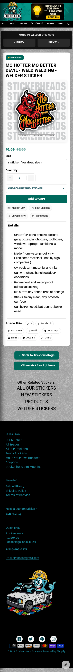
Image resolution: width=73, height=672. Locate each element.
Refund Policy (15, 486)
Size (8, 156)
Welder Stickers (36, 408)
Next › (54, 42)
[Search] (69, 24)
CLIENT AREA (14, 440)
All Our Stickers (36, 388)
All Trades (13, 444)
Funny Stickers (16, 453)
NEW (12, 23)
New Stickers (36, 394)
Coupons (12, 462)
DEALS (50, 23)
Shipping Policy (16, 490)
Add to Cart (36, 198)
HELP (60, 23)
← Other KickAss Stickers (36, 365)
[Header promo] (47, 11)
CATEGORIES (37, 23)
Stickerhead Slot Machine (23, 466)
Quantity (11, 170)
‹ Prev (19, 42)
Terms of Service (18, 495)
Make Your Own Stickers (23, 458)
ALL (4, 23)
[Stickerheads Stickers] (12, 12)
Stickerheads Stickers (29, 651)
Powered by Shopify (54, 651)
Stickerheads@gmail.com (22, 558)
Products (36, 401)
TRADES (23, 23)
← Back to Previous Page (37, 355)
